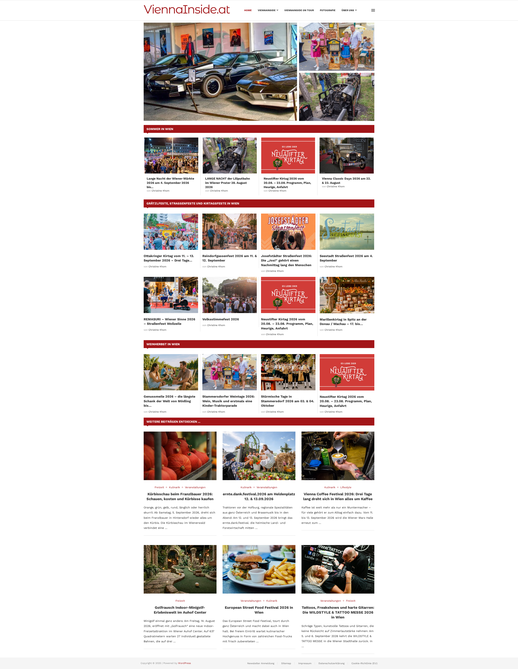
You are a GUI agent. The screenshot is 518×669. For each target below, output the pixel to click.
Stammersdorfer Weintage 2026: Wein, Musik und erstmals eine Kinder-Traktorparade (334, 61)
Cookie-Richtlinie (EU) (364, 663)
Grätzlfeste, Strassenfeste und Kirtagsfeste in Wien (192, 203)
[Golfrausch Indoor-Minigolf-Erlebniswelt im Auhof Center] (180, 569)
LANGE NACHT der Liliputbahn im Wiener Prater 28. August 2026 (336, 113)
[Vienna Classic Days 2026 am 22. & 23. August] (347, 156)
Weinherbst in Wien (163, 344)
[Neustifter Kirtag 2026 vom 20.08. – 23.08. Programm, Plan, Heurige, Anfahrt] (288, 156)
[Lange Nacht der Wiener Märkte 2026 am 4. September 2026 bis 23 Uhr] (171, 156)
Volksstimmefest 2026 (220, 319)
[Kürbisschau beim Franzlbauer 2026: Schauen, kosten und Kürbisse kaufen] (180, 456)
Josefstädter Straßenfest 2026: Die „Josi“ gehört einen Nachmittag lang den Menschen (286, 260)
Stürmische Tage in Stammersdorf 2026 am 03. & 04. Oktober (287, 401)
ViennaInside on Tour (299, 10)
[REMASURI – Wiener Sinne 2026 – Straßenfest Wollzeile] (171, 295)
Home (248, 10)
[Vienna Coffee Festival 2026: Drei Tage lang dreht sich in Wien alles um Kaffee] (337, 456)
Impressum (304, 663)
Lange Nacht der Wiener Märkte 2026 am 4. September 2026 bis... (170, 183)
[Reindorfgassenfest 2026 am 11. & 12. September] (229, 232)
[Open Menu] (373, 10)
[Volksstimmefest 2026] (229, 295)
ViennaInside (267, 10)
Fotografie (327, 10)
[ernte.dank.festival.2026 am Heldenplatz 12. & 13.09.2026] (259, 456)
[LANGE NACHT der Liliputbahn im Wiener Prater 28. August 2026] (336, 97)
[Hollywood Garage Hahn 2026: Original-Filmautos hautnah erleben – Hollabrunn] (220, 72)
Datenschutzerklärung (331, 663)
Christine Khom (160, 190)
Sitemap (286, 663)
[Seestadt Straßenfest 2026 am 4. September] (347, 232)
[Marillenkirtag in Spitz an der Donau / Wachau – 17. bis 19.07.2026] (347, 295)
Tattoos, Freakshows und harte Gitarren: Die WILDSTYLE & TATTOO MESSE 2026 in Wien (338, 612)
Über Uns (348, 10)
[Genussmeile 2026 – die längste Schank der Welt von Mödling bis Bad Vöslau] (171, 372)
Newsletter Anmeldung (260, 663)
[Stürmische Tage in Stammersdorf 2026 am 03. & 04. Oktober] (288, 372)
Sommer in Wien (159, 129)
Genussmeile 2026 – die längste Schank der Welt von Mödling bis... (169, 401)
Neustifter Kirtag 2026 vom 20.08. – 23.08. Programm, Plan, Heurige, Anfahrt (287, 183)
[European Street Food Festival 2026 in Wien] (259, 569)
